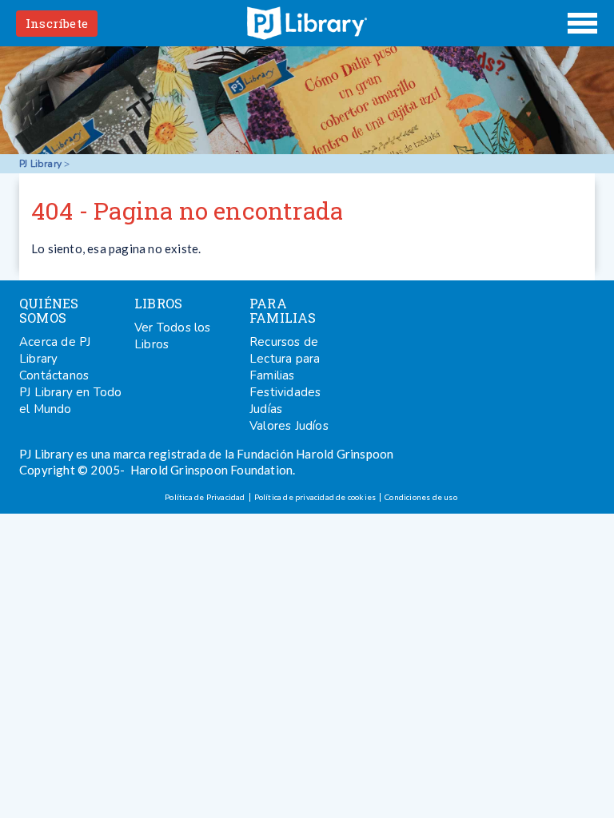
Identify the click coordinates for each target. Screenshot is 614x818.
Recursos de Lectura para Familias (284, 358)
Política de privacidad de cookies (315, 497)
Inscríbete (57, 23)
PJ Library (307, 23)
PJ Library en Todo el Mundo (70, 400)
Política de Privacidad (205, 497)
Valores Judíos (289, 426)
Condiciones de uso (421, 497)
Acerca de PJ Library (54, 350)
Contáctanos (54, 375)
